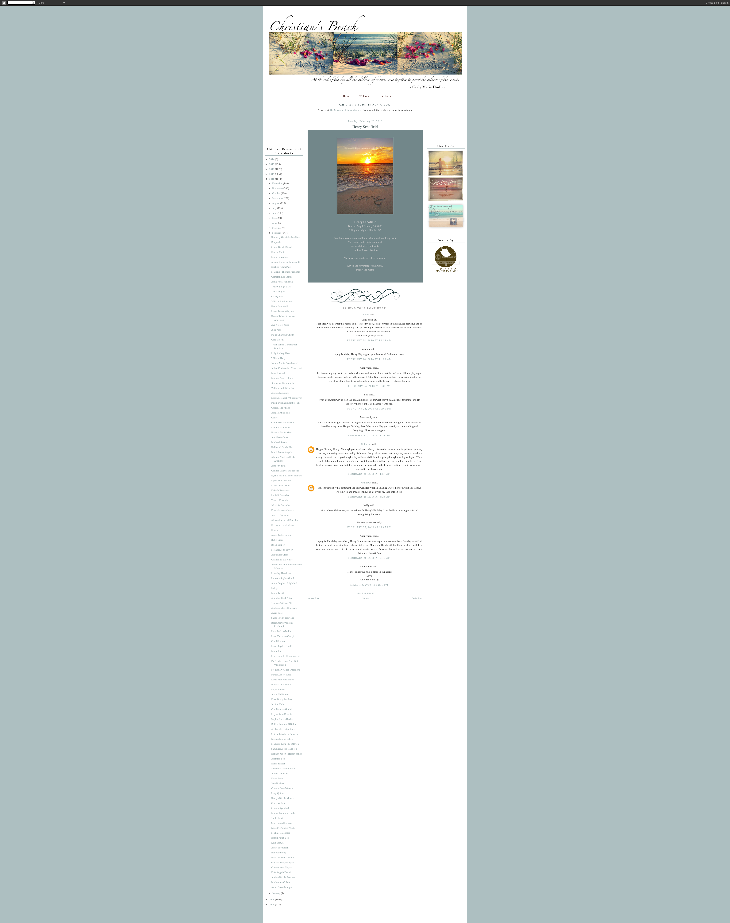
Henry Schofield (365, 127)
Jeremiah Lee (278, 758)
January (276, 893)
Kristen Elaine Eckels (282, 738)
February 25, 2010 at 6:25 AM (369, 496)
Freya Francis (278, 689)
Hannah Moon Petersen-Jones (286, 753)
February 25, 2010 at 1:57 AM (369, 473)
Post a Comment (365, 592)
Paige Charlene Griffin (282, 334)
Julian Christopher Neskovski (286, 368)
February (277, 232)
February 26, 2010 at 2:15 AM (369, 557)
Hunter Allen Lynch (281, 684)
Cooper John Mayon (281, 867)
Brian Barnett (278, 544)
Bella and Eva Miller (282, 447)
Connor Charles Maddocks (285, 470)
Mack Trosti (277, 593)
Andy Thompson (280, 847)
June (275, 213)
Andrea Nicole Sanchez (283, 877)
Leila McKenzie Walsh (283, 827)
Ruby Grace (277, 539)
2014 (272, 159)
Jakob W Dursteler (280, 505)
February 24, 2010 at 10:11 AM (369, 340)
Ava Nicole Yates (280, 324)
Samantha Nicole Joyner (283, 768)
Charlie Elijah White (282, 559)
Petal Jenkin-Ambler (281, 631)
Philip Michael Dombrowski (285, 402)
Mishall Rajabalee (280, 832)
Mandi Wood (278, 373)
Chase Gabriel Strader (282, 247)
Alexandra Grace (279, 554)
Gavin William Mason (282, 422)
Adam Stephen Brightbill (284, 583)
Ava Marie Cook (279, 437)
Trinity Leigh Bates (281, 286)
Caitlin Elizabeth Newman (284, 734)
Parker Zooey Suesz (281, 674)
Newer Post (313, 598)
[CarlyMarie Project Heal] (446, 228)
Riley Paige (277, 778)
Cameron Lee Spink (281, 276)
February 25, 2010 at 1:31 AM (369, 435)
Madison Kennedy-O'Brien (285, 743)
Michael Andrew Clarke (283, 813)
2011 (272, 174)
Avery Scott (277, 612)
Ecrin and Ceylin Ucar (282, 525)
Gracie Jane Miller (280, 407)
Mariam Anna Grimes (282, 378)
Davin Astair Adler (280, 427)
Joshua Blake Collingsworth (285, 261)
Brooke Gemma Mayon (283, 857)
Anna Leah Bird (279, 773)
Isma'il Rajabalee (280, 837)
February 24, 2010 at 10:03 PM (369, 408)
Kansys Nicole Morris (282, 798)
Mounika (276, 651)
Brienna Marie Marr (281, 432)
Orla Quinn (277, 296)
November (277, 188)
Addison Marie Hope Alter (284, 607)
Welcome (364, 96)
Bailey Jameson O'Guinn (284, 724)
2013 (272, 164)
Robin (366, 314)
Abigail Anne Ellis (280, 412)
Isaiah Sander (278, 763)
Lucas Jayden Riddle (282, 646)
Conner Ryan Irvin (280, 808)
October (276, 193)
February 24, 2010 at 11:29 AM (369, 359)
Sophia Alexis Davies (282, 719)
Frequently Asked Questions (285, 669)
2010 (272, 179)
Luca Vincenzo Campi (282, 636)
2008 (272, 904)
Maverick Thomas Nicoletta (285, 271)
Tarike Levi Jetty (280, 818)
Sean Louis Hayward (281, 822)
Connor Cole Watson (282, 788)
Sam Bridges (277, 783)
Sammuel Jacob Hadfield (284, 748)
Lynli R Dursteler (280, 495)
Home (346, 96)
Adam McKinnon (280, 694)
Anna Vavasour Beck (282, 281)
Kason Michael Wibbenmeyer (286, 397)
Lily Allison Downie (281, 714)
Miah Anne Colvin (280, 882)
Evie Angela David (281, 872)
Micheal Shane (279, 442)
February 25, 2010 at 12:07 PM (369, 527)
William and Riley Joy (282, 388)
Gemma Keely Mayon (282, 862)
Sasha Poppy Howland (282, 617)
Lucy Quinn (277, 793)
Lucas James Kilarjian (282, 311)
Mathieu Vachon (279, 257)
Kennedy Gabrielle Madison (285, 237)
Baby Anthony (278, 852)
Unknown (366, 444)
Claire (274, 417)
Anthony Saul (278, 465)
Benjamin (276, 242)
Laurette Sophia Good (282, 578)
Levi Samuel (277, 842)
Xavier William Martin (282, 383)
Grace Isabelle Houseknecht (285, 656)
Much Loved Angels (281, 452)
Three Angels (278, 291)
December (277, 183)
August (276, 203)
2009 (272, 899)
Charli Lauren (278, 641)
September (278, 198)
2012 (272, 169)
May (275, 218)
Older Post (417, 598)
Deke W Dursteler (280, 490)
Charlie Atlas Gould (281, 709)
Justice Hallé (277, 704)
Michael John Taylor (282, 549)
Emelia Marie (278, 252)
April (275, 222)
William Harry (278, 358)
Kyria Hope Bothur (281, 480)
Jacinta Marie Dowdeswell (284, 363)
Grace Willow (278, 803)
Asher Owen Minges (281, 887)
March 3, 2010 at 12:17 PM (369, 584)
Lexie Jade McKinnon (282, 679)
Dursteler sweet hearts (282, 510)
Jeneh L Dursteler (280, 515)
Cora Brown (277, 339)
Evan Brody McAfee (281, 699)
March (275, 227)
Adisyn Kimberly (280, 392)
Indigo (274, 588)
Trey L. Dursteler (280, 500)
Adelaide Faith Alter (281, 598)
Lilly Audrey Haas (280, 353)
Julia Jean (276, 329)
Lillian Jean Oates (280, 485)
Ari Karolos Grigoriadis (283, 729)
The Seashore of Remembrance (345, 110)
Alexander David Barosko (284, 520)
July (274, 208)
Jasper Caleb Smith (281, 534)
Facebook (385, 96)
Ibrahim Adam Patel (281, 266)
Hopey (274, 530)
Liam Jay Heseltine (281, 573)
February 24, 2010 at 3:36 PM (369, 386)
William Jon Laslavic (282, 301)
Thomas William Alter (282, 603)
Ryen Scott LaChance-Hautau (286, 475)
